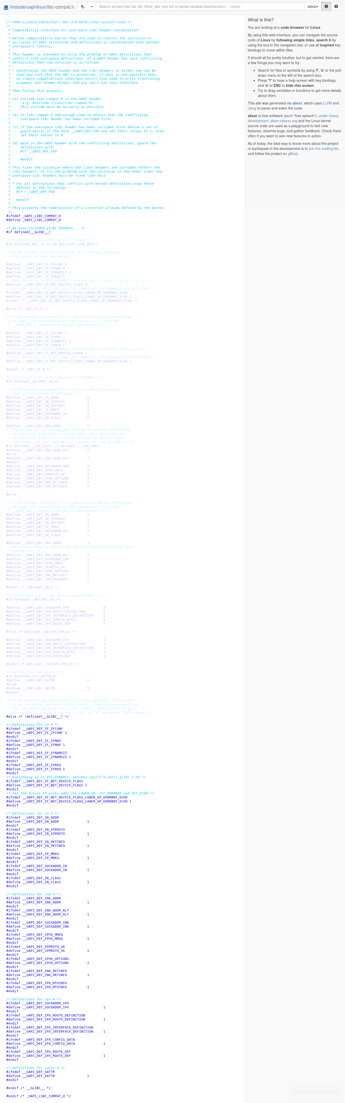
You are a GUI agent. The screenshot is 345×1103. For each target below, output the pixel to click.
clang (252, 108)
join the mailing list (323, 148)
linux (41, 6)
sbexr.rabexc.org (283, 120)
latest (312, 6)
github (293, 153)
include (18, 6)
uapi (31, 6)
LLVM (327, 102)
